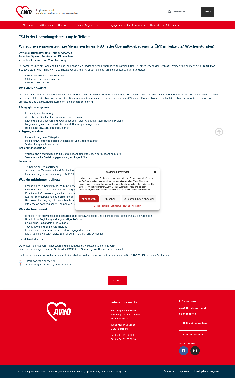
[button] (154, 171)
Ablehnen (110, 198)
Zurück (117, 280)
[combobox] (183, 12)
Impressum (136, 206)
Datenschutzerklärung (120, 206)
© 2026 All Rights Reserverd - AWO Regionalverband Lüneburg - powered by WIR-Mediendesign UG (70, 371)
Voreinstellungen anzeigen (139, 198)
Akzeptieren (89, 198)
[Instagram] (195, 350)
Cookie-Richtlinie (101, 206)
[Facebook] (183, 350)
